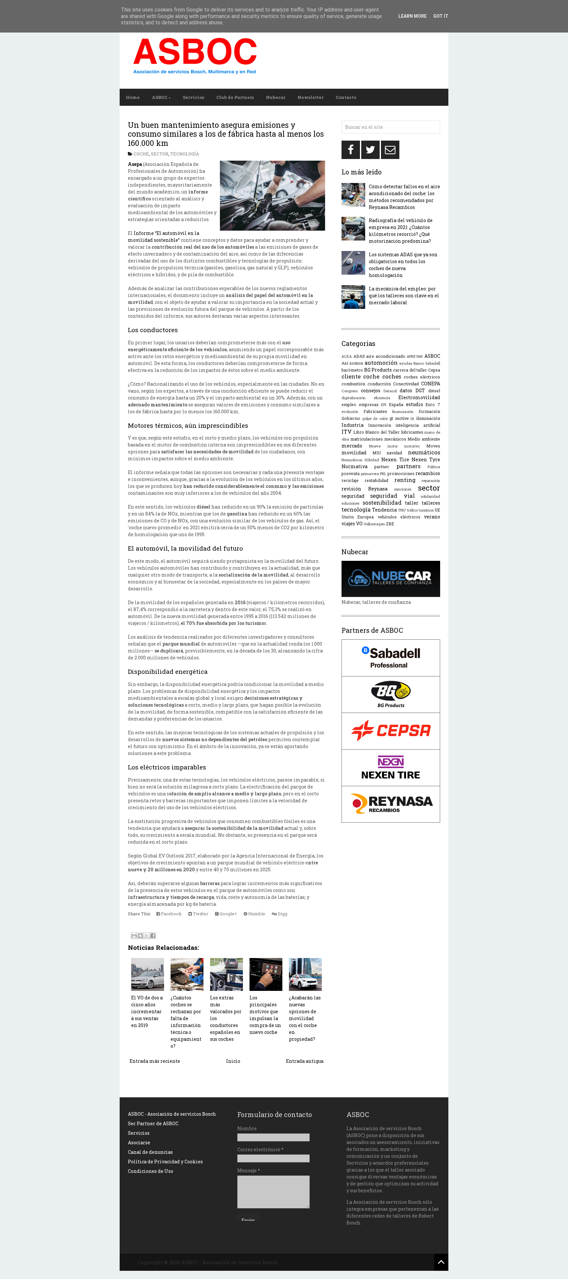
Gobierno (351, 418)
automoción (381, 362)
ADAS (359, 356)
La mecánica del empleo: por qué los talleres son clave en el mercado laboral (404, 295)
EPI (383, 404)
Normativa (354, 466)
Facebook (171, 914)
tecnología (184, 154)
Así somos (352, 363)
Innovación (379, 425)
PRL (383, 473)
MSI (376, 452)
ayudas (405, 363)
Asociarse (139, 1142)
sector (159, 154)
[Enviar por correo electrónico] (134, 935)
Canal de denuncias (150, 1152)
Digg (282, 914)
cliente (351, 376)
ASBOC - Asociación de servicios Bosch (172, 1114)
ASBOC (159, 97)
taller (411, 503)
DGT (420, 390)
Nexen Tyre (426, 459)
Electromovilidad (419, 397)
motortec (412, 446)
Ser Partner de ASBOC (153, 1123)
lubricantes (412, 432)
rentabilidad (376, 480)
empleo (349, 404)
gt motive (399, 418)
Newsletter (310, 97)
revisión (351, 489)
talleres (431, 503)
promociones (401, 473)
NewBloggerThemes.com (355, 1262)
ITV (347, 431)
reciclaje (350, 480)
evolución (350, 411)
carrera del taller (410, 370)
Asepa (135, 164)
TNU (402, 510)
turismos (426, 510)
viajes (348, 523)
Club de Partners (235, 97)
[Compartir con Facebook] (153, 935)
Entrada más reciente (155, 1061)
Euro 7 (432, 404)
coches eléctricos (422, 376)
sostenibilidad (382, 502)
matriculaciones (366, 439)
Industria (353, 425)
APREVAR (415, 356)
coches (391, 376)
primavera (370, 473)
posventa (351, 473)
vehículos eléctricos (399, 516)
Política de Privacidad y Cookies (165, 1161)
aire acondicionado (385, 356)
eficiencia (382, 397)
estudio (414, 404)
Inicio (233, 1061)
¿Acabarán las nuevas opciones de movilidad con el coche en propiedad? (305, 1018)
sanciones (402, 489)
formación (429, 411)
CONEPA (430, 383)
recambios (427, 473)
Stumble (256, 914)
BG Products (378, 370)
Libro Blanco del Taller (376, 432)
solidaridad (430, 496)
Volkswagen (374, 523)
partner (381, 466)
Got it (440, 16)
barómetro (352, 370)
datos (406, 390)
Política (434, 466)
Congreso (350, 390)
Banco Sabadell (427, 363)
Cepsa (434, 370)
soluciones (350, 503)
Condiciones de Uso (150, 1171)
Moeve (375, 446)
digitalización (354, 397)
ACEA (347, 356)
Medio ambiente (424, 439)
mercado (352, 446)
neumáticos (424, 452)
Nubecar (275, 97)
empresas (369, 404)
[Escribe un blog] (140, 935)
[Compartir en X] (146, 935)
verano (432, 517)
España (396, 404)
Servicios (193, 97)
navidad (394, 452)
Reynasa (378, 489)
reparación (431, 480)
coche (141, 154)
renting (404, 480)
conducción (379, 383)
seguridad (353, 496)
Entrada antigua (304, 1061)
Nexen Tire (395, 459)
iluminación (428, 418)
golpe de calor (375, 418)
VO (359, 523)
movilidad (354, 452)
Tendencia (384, 510)
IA (412, 418)
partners (408, 466)
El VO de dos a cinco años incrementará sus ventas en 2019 (147, 1011)
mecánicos (395, 439)
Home (133, 97)
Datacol (390, 390)
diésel (434, 390)
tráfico (412, 510)
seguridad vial (392, 495)
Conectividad (406, 383)
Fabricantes (375, 411)
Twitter (200, 914)
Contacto (346, 97)
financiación (403, 411)
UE (437, 510)
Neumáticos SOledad (360, 459)
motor (393, 446)
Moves (433, 445)
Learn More (412, 16)
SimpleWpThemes (301, 1262)
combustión (353, 383)
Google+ (228, 914)
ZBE (390, 523)
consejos (370, 390)
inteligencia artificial (417, 425)
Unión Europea (358, 516)
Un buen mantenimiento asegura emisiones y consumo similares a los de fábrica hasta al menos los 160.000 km (226, 134)
